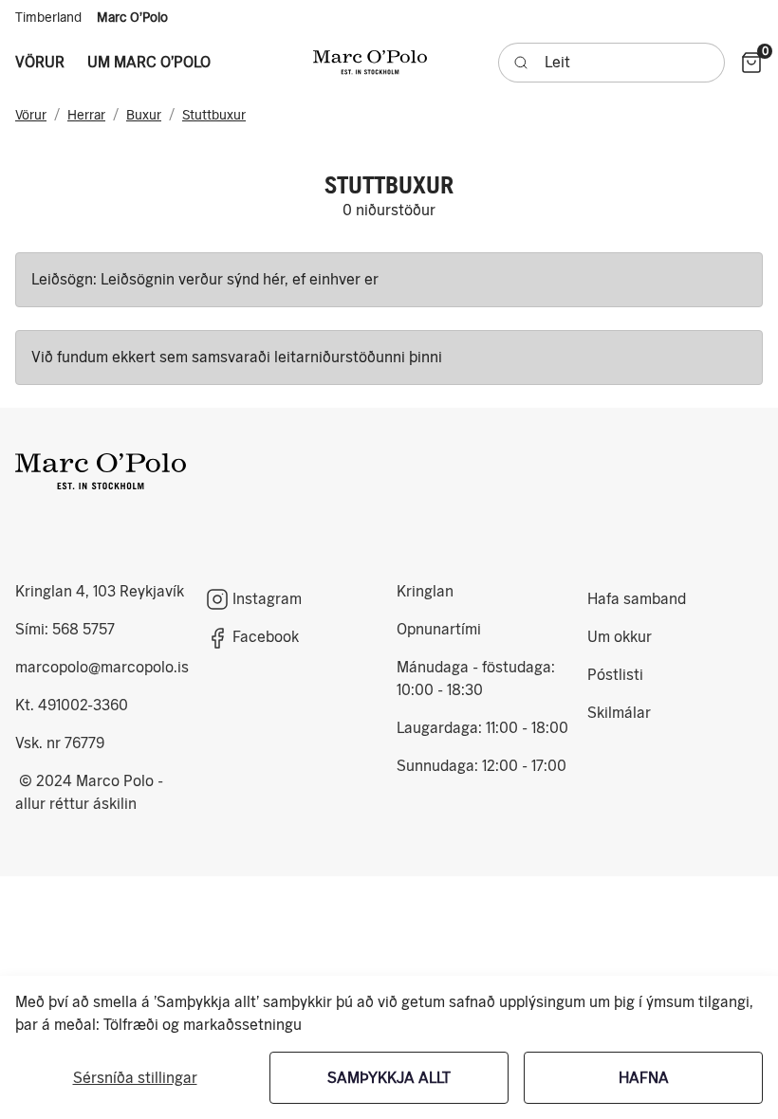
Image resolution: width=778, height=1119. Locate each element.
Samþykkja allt (389, 1078)
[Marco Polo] (100, 471)
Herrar (86, 114)
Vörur (30, 114)
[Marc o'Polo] (370, 62)
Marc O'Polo (132, 17)
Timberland (48, 17)
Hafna (644, 1078)
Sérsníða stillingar (135, 1078)
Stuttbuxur (214, 114)
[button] (40, 63)
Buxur (143, 114)
